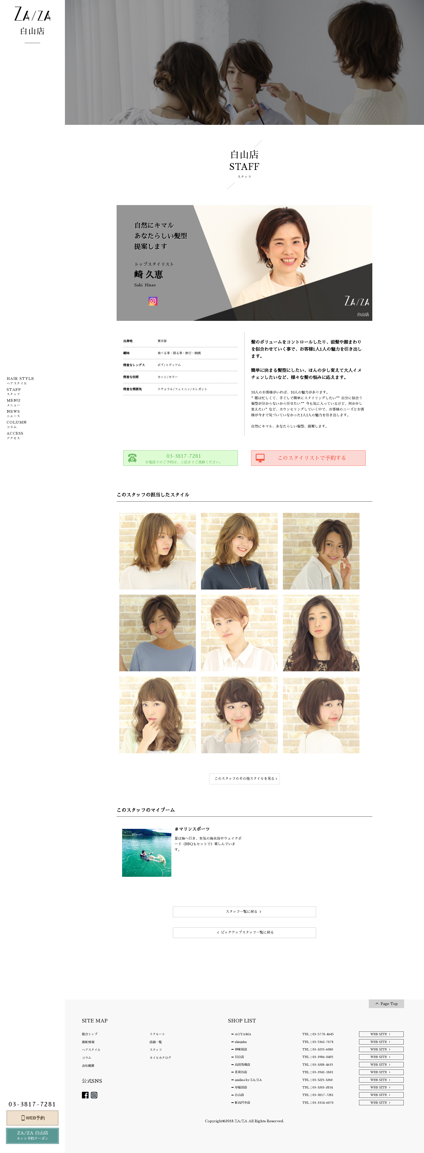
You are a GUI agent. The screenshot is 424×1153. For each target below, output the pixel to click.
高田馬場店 (242, 1064)
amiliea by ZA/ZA (248, 1079)
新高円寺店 (242, 1102)
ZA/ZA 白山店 (32, 1135)
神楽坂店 (241, 1049)
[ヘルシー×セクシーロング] (321, 633)
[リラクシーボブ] (321, 715)
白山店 (239, 1094)
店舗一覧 (156, 1042)
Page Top (389, 1004)
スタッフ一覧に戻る (241, 911)
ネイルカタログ (160, 1057)
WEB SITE (378, 1034)
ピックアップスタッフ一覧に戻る (247, 932)
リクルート (157, 1034)
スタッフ (156, 1049)
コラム (86, 1057)
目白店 (239, 1056)
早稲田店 (241, 1087)
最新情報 (88, 1042)
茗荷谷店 (241, 1072)
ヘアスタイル (91, 1049)
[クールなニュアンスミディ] (157, 551)
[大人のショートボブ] (321, 551)
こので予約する (311, 458)
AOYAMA (243, 1034)
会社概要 (88, 1065)
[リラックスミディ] (239, 551)
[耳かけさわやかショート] (239, 633)
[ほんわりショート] (239, 715)
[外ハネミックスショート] (157, 633)
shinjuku (241, 1041)
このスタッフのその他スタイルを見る (244, 778)
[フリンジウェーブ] (157, 715)
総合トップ (89, 1034)
